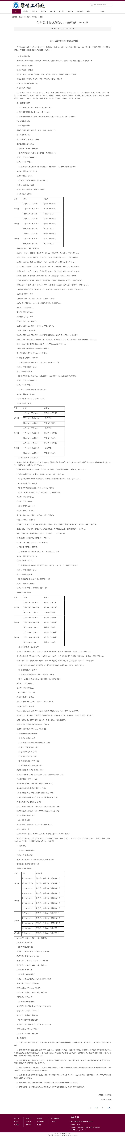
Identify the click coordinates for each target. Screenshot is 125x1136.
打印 (96, 1108)
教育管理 (34, 17)
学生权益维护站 (55, 1118)
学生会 (88, 11)
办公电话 (16, 1124)
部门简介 (25, 11)
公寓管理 (52, 11)
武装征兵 (43, 11)
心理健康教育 (79, 11)
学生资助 (61, 11)
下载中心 (102, 11)
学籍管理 (70, 11)
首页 (16, 11)
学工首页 (16, 1118)
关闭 (108, 1108)
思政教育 (34, 11)
